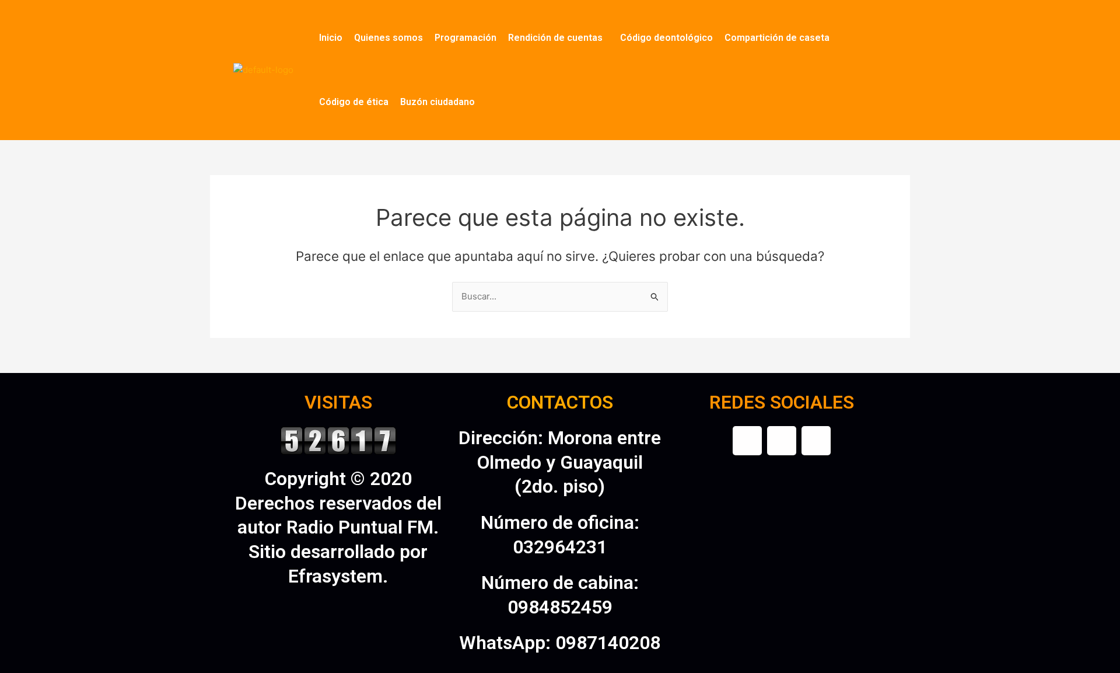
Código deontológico (666, 37)
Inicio (330, 37)
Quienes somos (388, 37)
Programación (465, 37)
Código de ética (353, 101)
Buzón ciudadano (437, 101)
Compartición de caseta (777, 37)
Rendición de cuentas (555, 37)
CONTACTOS (560, 402)
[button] (558, 38)
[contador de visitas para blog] (338, 439)
